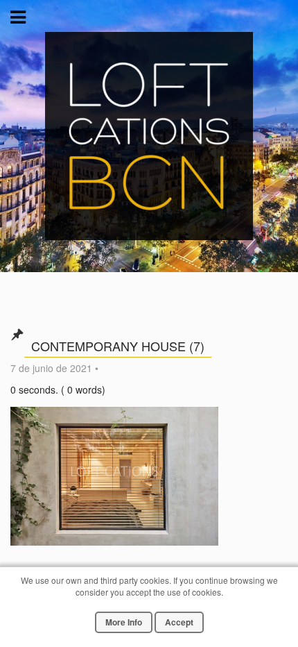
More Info (123, 622)
